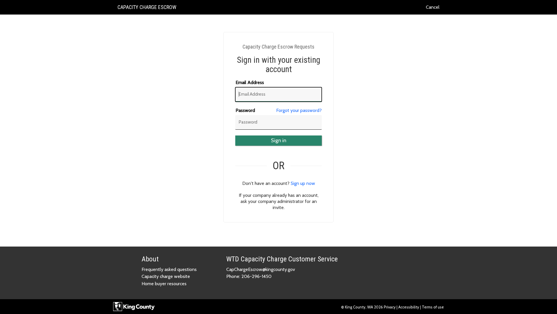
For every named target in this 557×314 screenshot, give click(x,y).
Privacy (390, 307)
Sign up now (303, 183)
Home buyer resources (164, 283)
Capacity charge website (166, 276)
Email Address (250, 82)
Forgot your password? (299, 110)
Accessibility (408, 307)
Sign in (278, 140)
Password (245, 110)
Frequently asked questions (169, 269)
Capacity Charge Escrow (146, 9)
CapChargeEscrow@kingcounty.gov (260, 269)
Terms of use (433, 307)
